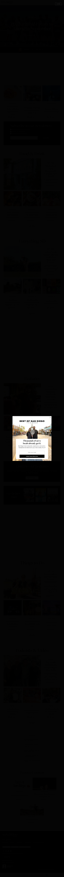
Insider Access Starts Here (32, 456)
